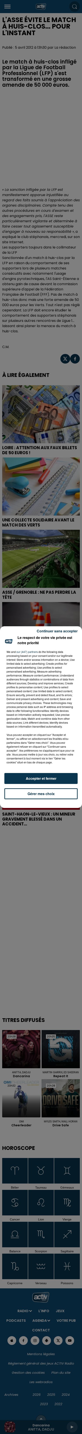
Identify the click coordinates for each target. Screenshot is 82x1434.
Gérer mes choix (41, 793)
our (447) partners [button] (27, 652)
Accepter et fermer (41, 778)
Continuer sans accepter (57, 630)
